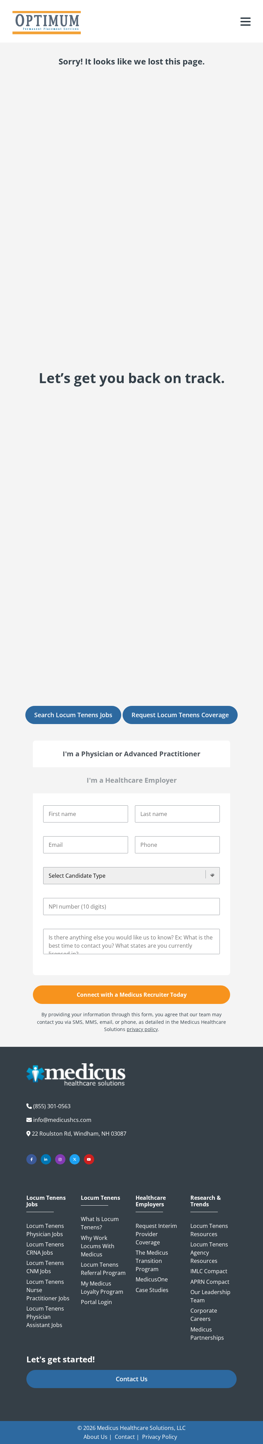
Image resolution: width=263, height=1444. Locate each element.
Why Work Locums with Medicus (97, 1246)
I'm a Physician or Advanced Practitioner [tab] (131, 753)
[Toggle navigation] (245, 22)
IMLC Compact (208, 1271)
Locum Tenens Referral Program (103, 1269)
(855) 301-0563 (52, 1106)
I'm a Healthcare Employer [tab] (132, 780)
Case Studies (152, 1290)
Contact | (127, 1437)
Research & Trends (205, 1201)
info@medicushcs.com (62, 1120)
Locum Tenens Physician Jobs (45, 1230)
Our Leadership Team (210, 1296)
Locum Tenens (100, 1198)
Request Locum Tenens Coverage (180, 715)
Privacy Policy (159, 1437)
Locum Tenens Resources (209, 1230)
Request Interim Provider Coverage (156, 1234)
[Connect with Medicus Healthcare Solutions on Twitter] (75, 1159)
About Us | (98, 1437)
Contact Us (132, 1379)
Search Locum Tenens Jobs (73, 715)
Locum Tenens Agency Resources (209, 1253)
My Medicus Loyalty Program (102, 1287)
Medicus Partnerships (207, 1333)
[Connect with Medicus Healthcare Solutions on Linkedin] (46, 1159)
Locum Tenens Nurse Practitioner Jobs (48, 1290)
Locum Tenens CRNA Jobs (45, 1248)
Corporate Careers (203, 1315)
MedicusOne (152, 1279)
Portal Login (96, 1302)
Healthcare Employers (151, 1201)
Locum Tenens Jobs (46, 1201)
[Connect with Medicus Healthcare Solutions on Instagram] (60, 1159)
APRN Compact (209, 1282)
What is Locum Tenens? (100, 1223)
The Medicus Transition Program (152, 1261)
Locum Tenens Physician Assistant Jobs (45, 1317)
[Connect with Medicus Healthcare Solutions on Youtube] (89, 1159)
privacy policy (142, 1029)
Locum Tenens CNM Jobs (45, 1267)
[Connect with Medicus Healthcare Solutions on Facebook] (31, 1159)
